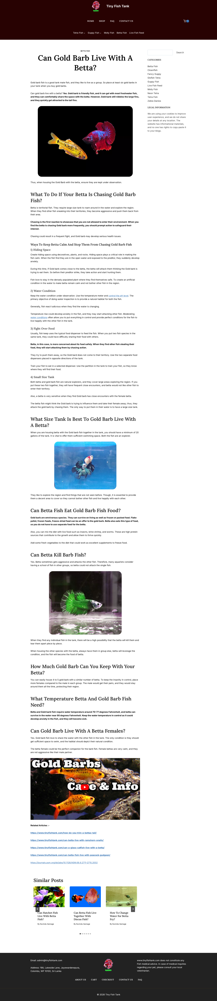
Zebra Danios (154, 101)
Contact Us (126, 21)
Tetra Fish (153, 97)
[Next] (133, 909)
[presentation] (49, 896)
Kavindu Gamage (86, 75)
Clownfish (152, 70)
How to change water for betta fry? (119, 916)
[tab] (80, 933)
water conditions (39, 317)
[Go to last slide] (38, 909)
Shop (102, 21)
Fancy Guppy (154, 74)
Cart (94, 979)
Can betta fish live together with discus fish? (85, 916)
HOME (90, 21)
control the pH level (118, 295)
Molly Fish (109, 33)
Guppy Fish (153, 81)
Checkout (108, 979)
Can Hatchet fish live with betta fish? (48, 916)
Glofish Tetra (154, 78)
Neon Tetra (153, 93)
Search (180, 52)
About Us (80, 979)
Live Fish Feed (136, 33)
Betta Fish (122, 33)
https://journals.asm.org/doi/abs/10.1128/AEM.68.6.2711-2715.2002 (64, 862)
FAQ (112, 21)
